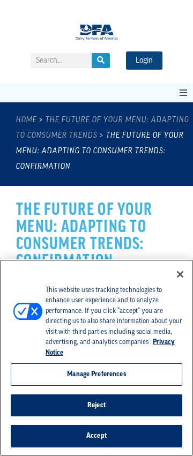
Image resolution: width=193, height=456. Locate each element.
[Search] (101, 60)
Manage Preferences (96, 374)
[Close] (180, 274)
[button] (183, 92)
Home (26, 120)
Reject (96, 405)
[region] (96, 357)
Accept (96, 435)
